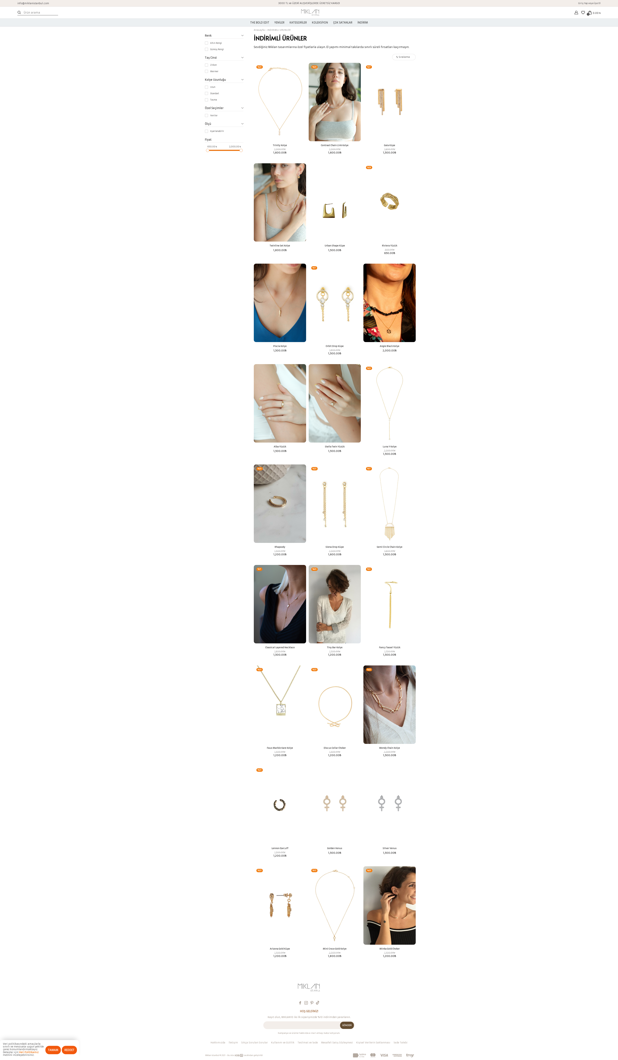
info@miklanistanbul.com (33, 3)
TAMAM (53, 1050)
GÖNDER (347, 1025)
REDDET (69, 1050)
